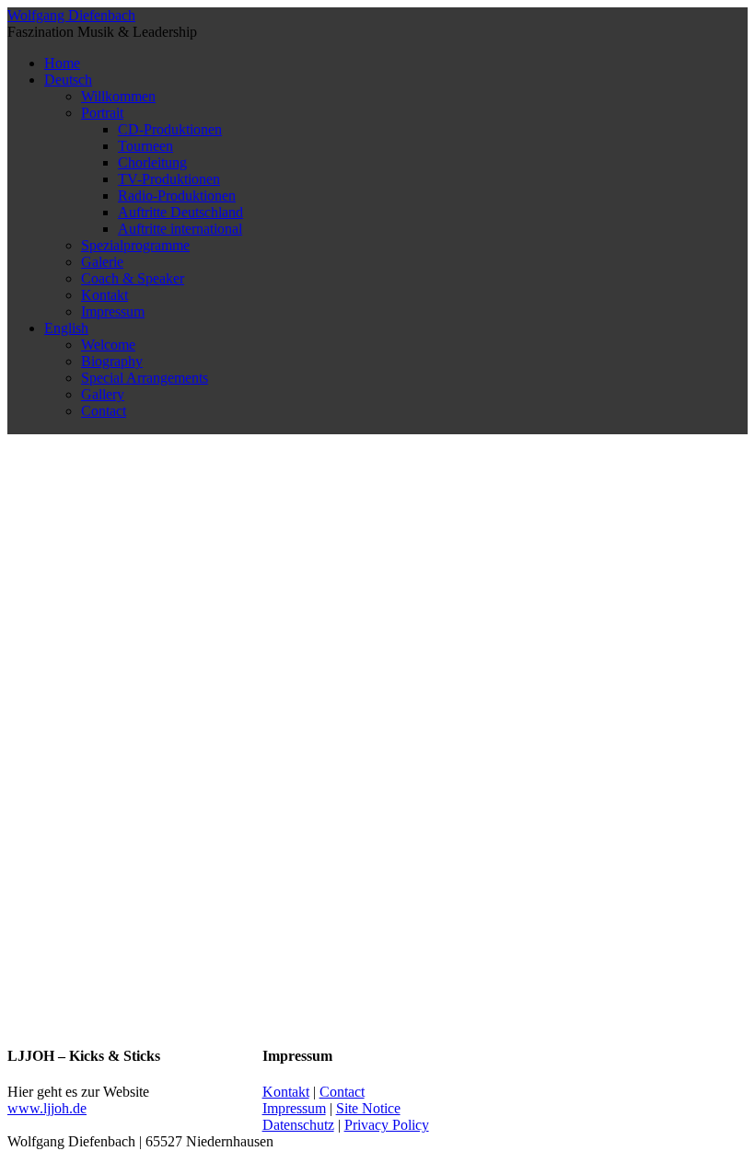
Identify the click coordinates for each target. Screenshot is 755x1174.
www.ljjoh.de (47, 1108)
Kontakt (104, 295)
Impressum (113, 311)
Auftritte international (180, 228)
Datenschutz (298, 1125)
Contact (103, 411)
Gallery (102, 394)
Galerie (102, 262)
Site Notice (368, 1108)
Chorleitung (152, 162)
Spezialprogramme (135, 245)
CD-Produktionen (170, 129)
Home (62, 63)
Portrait (102, 113)
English (66, 328)
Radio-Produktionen (177, 195)
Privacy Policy (386, 1125)
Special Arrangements (144, 378)
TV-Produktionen (169, 179)
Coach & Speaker (132, 278)
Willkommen (118, 96)
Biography (112, 361)
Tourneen (145, 146)
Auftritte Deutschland (180, 212)
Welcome (108, 344)
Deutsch (68, 79)
